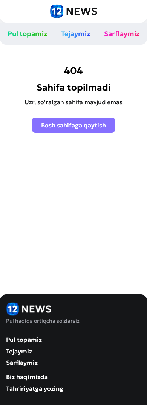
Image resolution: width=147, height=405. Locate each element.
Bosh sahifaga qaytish (73, 125)
